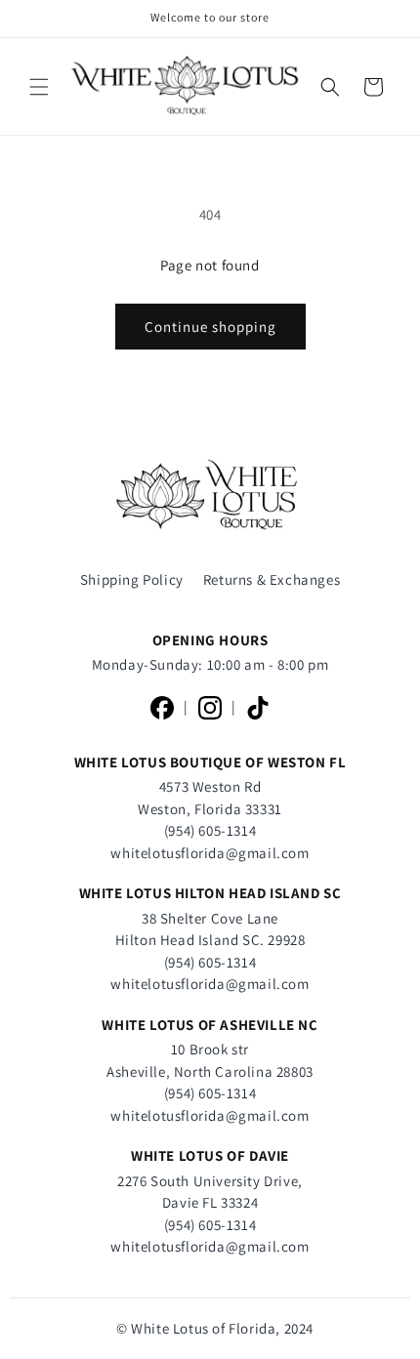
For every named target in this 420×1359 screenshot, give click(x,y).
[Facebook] (162, 708)
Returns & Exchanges (271, 579)
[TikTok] (258, 708)
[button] (39, 86)
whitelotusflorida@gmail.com (209, 853)
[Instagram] (210, 708)
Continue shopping (210, 326)
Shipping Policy (132, 579)
